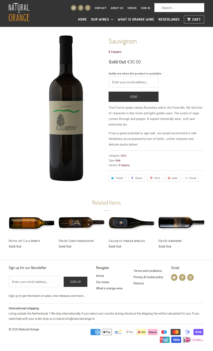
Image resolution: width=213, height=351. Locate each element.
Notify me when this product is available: (135, 73)
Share (138, 178)
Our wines (100, 19)
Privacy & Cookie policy (148, 277)
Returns (139, 283)
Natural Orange (29, 329)
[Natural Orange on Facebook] (80, 8)
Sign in (145, 8)
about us (117, 8)
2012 (123, 155)
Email (193, 178)
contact (101, 8)
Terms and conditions (148, 271)
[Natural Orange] (19, 12)
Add (174, 178)
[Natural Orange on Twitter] (73, 8)
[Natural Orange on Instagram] (87, 8)
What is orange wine (136, 19)
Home (82, 19)
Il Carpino (115, 52)
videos (132, 8)
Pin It (157, 178)
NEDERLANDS (169, 19)
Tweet (119, 178)
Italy (118, 160)
